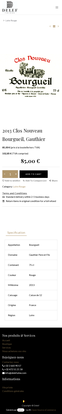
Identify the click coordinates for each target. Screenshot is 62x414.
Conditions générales (13, 391)
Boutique (7, 343)
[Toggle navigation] (57, 7)
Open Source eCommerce (44, 410)
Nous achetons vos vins (14, 351)
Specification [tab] (16, 232)
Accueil (6, 340)
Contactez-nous (10, 362)
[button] (35, 181)
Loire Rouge (11, 20)
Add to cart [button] (34, 174)
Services (6, 347)
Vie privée (7, 387)
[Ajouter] (15, 174)
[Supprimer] (5, 174)
